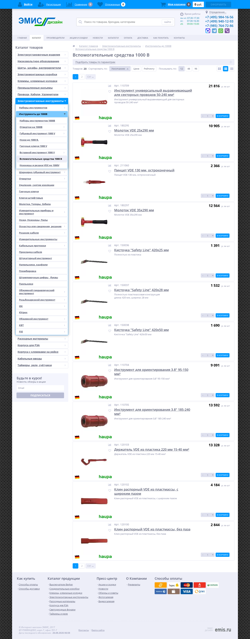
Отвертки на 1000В (31, 127)
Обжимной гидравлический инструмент (36, 292)
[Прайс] (231, 68)
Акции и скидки (78, 37)
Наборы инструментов (33, 107)
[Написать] (208, 29)
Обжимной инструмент (33, 318)
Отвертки (25, 178)
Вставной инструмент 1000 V (37, 152)
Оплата (128, 37)
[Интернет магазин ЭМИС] (74, 46)
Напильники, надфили (33, 264)
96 (196, 68)
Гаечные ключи (29, 191)
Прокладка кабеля (30, 252)
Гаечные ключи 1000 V (33, 146)
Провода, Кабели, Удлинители (38, 94)
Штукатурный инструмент (35, 258)
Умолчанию (118, 68)
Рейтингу (149, 68)
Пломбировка (27, 271)
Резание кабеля (29, 232)
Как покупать (161, 37)
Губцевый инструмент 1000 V (37, 133)
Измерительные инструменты (38, 239)
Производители (55, 37)
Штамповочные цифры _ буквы (38, 277)
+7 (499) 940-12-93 (219, 21)
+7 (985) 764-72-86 (219, 25)
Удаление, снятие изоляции (36, 185)
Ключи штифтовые (31, 197)
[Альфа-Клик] (161, 591)
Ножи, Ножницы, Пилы (33, 220)
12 (181, 68)
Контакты (179, 37)
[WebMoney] (187, 585)
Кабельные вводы (30, 358)
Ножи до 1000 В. (29, 139)
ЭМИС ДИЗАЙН (209, 629)
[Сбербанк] (174, 591)
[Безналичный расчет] (200, 591)
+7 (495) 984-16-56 (219, 17)
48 (188, 68)
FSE (21, 331)
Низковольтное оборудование (38, 61)
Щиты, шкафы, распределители (39, 68)
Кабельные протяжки (32, 245)
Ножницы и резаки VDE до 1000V (39, 165)
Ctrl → (90, 76)
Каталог (36, 37)
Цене (136, 68)
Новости (98, 37)
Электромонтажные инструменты (41, 101)
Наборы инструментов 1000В (37, 120)
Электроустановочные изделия (39, 54)
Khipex (23, 312)
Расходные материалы (33, 338)
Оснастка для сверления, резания (40, 226)
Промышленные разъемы (35, 87)
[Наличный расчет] (187, 591)
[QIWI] (213, 585)
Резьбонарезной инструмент (37, 299)
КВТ (21, 325)
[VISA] (161, 585)
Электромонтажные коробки (37, 74)
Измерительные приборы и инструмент (36, 212)
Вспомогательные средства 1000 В (41, 158)
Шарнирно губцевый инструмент (40, 172)
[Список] (225, 68)
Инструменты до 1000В (33, 114)
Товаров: (78, 68)
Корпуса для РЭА (29, 345)
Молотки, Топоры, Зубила (35, 204)
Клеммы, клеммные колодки (37, 81)
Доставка (142, 37)
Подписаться (40, 395)
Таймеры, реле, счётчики (35, 365)
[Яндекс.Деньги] (200, 585)
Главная (22, 37)
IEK (21, 306)
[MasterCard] (174, 585)
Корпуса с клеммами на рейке (38, 352)
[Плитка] (219, 68)
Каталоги (113, 37)
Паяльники (26, 283)
